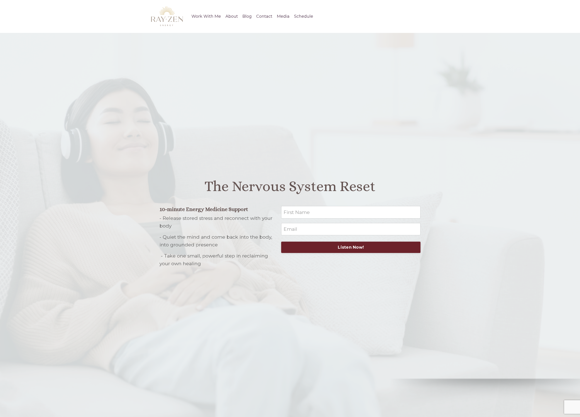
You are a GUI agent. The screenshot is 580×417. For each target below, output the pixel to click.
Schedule (303, 16)
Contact (264, 16)
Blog (247, 16)
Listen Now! (351, 247)
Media (283, 16)
